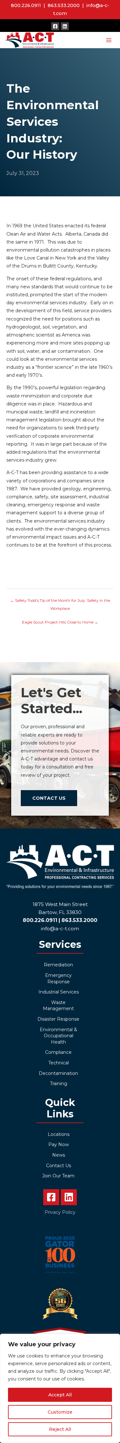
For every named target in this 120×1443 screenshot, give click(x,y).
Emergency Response (58, 978)
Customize (60, 1412)
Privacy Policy (60, 1212)
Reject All (60, 1429)
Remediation (58, 965)
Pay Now (58, 1144)
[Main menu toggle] (108, 40)
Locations (58, 1134)
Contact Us (58, 1165)
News (58, 1155)
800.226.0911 (26, 5)
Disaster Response (58, 1019)
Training (58, 1083)
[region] (60, 1388)
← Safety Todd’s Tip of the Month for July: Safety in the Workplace (60, 601)
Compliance (58, 1052)
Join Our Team (58, 1176)
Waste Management (58, 1006)
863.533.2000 (64, 5)
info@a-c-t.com (60, 928)
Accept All (60, 1395)
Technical (58, 1063)
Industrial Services (58, 992)
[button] (55, 26)
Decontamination (58, 1073)
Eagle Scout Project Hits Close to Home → (60, 622)
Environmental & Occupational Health (58, 1036)
